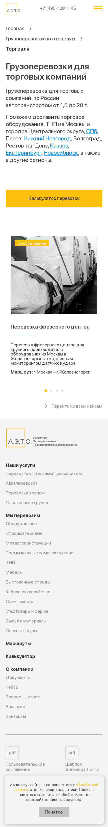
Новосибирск (61, 152)
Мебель (14, 572)
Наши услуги (20, 465)
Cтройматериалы (24, 533)
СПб (91, 131)
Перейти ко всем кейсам (77, 406)
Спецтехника (19, 601)
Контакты (16, 716)
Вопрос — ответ (23, 697)
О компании (19, 669)
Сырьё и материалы (26, 621)
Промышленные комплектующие (39, 552)
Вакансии (15, 706)
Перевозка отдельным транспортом (44, 473)
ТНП (10, 562)
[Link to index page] (14, 8)
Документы (18, 677)
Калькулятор (20, 656)
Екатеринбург (23, 152)
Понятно (54, 812)
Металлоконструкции (28, 543)
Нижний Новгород (47, 138)
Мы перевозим (23, 515)
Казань (59, 145)
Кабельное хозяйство (28, 591)
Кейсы (12, 687)
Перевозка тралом (25, 493)
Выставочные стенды (28, 582)
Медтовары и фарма (27, 611)
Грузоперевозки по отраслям (40, 38)
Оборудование (21, 523)
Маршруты (18, 643)
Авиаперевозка (21, 483)
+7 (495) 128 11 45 (58, 8)
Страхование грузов (27, 502)
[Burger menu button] (98, 8)
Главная (15, 28)
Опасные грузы (21, 630)
